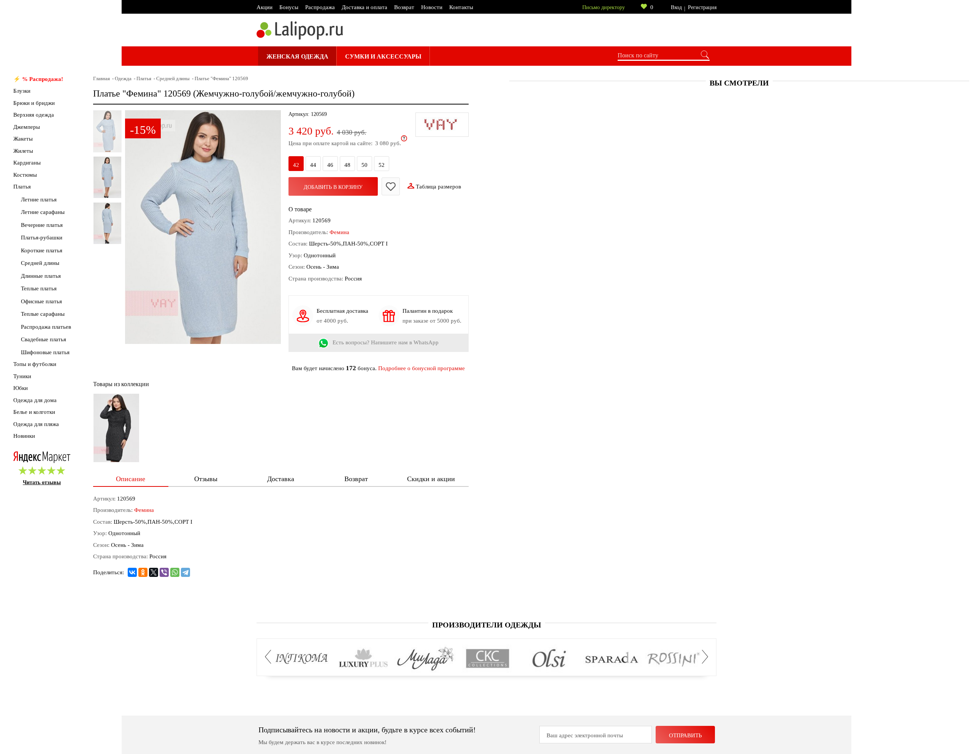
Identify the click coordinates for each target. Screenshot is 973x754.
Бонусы (288, 7)
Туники (22, 376)
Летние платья (39, 199)
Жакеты (23, 139)
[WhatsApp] (174, 572)
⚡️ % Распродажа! (38, 79)
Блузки (21, 91)
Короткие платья (41, 250)
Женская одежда (297, 56)
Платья (22, 187)
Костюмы (25, 175)
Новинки (24, 436)
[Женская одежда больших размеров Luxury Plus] (364, 659)
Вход (676, 7)
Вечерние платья (42, 225)
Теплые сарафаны (43, 314)
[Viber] (164, 572)
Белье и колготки (34, 412)
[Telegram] (185, 572)
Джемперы (26, 127)
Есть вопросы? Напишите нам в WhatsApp (386, 343)
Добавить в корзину (333, 187)
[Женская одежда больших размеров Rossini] (673, 659)
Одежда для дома (35, 400)
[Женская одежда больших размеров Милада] (425, 659)
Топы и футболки (34, 364)
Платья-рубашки (41, 237)
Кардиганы (27, 163)
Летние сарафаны (43, 212)
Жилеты (23, 151)
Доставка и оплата (364, 7)
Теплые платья (39, 288)
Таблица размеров (438, 187)
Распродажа (320, 7)
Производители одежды (486, 625)
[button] (270, 657)
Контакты (461, 7)
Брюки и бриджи (34, 103)
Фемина (339, 232)
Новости (431, 7)
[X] (153, 572)
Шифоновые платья (45, 352)
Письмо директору (603, 7)
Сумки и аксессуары (383, 56)
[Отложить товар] (391, 186)
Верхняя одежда (33, 115)
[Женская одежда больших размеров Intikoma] (302, 659)
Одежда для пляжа (36, 424)
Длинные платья (41, 276)
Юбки (20, 388)
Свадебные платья (43, 339)
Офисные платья (41, 301)
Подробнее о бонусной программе (421, 368)
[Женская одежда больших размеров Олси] (549, 659)
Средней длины (40, 263)
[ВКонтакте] (132, 572)
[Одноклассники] (142, 572)
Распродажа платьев (46, 327)
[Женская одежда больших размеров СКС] (487, 659)
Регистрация (702, 7)
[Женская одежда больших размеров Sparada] (611, 659)
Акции (265, 7)
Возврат (404, 7)
